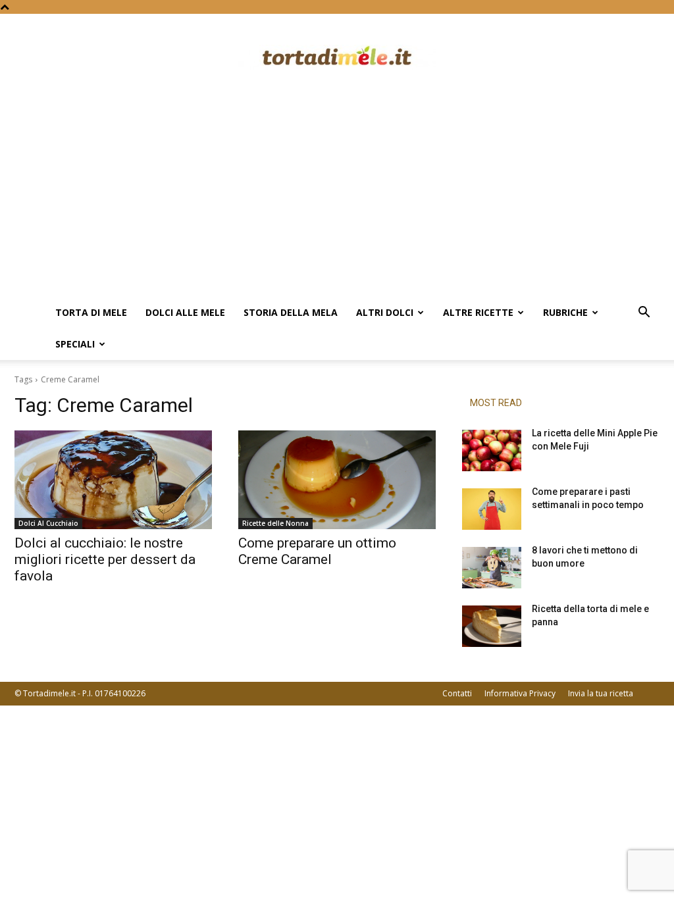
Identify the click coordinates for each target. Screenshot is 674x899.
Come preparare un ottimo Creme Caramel (317, 551)
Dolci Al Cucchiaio (48, 523)
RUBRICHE (565, 312)
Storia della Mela (291, 312)
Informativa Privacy (520, 693)
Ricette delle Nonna (275, 523)
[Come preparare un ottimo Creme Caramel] (337, 479)
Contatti (457, 693)
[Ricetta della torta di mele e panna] (491, 626)
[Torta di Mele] (337, 57)
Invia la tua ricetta (600, 693)
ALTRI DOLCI (384, 312)
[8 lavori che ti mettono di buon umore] (491, 567)
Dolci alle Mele (185, 312)
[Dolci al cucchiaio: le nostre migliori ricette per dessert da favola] (113, 479)
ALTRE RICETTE (478, 312)
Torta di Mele (91, 312)
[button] (644, 313)
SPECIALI (75, 344)
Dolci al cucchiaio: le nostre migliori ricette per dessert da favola (104, 559)
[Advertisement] (337, 198)
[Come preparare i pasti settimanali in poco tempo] (491, 509)
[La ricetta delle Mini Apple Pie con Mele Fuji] (491, 450)
